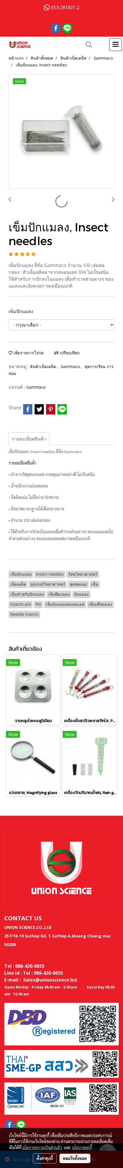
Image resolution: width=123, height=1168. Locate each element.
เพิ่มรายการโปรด (28, 352)
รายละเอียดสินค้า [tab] (29, 439)
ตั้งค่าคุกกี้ (45, 1158)
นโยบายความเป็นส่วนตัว (42, 1147)
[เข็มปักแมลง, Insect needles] (61, 131)
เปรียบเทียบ (69, 352)
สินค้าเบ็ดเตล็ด (43, 366)
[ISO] (61, 1098)
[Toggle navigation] (115, 44)
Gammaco (71, 366)
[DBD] (61, 1023)
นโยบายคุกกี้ (82, 1147)
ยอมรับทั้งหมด (75, 1158)
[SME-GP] (61, 1063)
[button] (87, 45)
